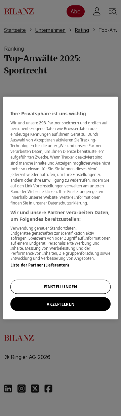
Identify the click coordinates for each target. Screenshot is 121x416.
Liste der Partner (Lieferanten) (39, 265)
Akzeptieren (60, 303)
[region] (60, 208)
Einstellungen (60, 286)
